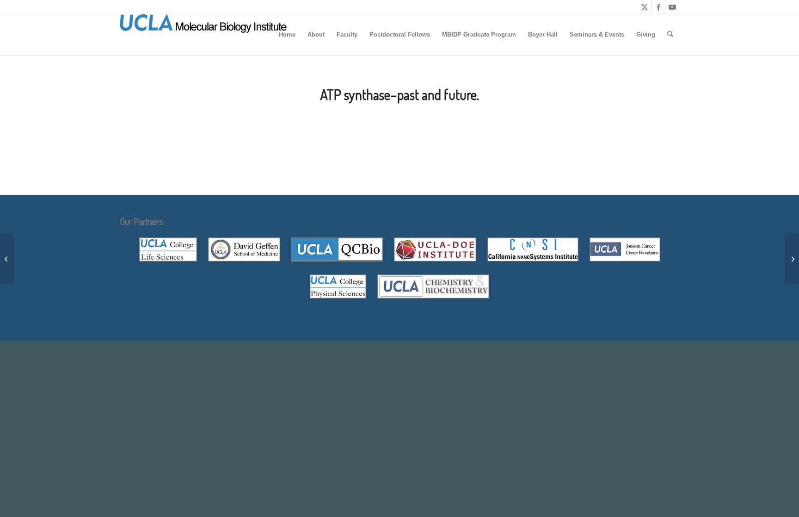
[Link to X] (644, 7)
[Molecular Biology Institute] (203, 34)
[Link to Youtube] (672, 7)
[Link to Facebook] (658, 7)
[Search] (670, 34)
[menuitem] (287, 34)
